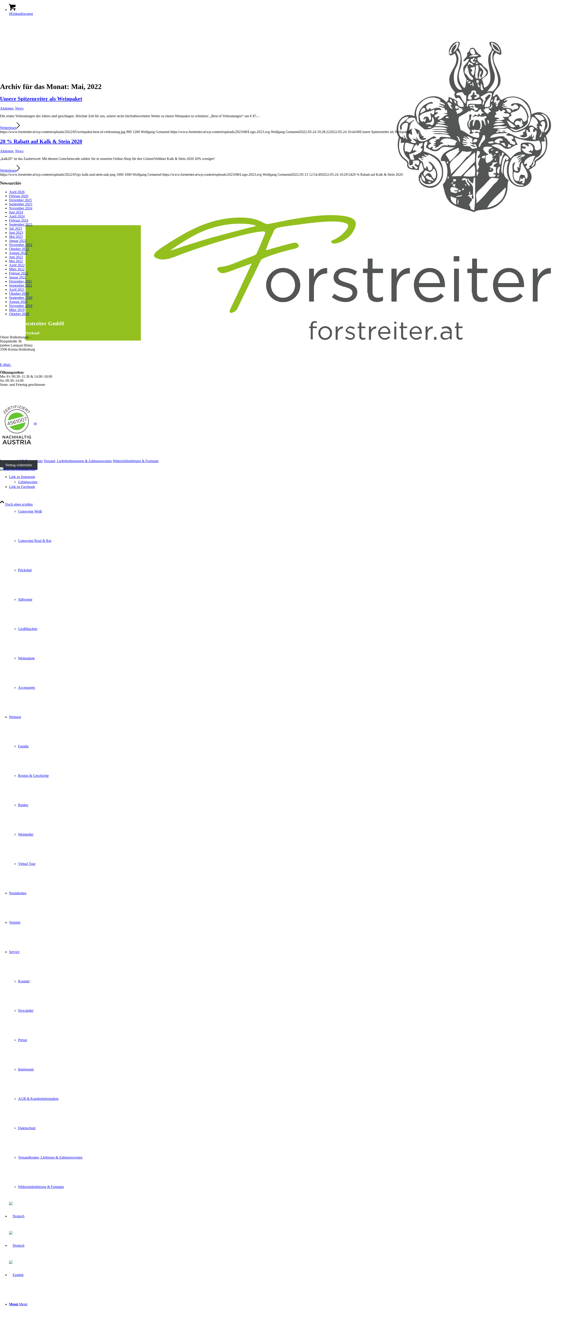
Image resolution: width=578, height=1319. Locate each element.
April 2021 (17, 289)
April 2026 (17, 192)
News (19, 108)
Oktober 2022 (19, 249)
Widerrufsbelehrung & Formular (135, 461)
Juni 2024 (16, 212)
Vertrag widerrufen (18, 465)
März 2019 (17, 310)
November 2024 (20, 208)
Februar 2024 (18, 220)
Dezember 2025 (20, 200)
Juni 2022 (16, 257)
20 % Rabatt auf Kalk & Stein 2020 (41, 141)
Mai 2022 (16, 261)
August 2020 (18, 302)
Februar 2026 (18, 196)
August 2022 (18, 253)
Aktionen (6, 108)
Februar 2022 (18, 273)
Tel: (3, 357)
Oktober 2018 (19, 314)
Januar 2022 (17, 277)
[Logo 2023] (289, 361)
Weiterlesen (8, 128)
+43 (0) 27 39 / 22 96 (21, 357)
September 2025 (20, 204)
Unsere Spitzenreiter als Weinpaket (41, 99)
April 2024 (17, 216)
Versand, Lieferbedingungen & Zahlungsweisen (78, 461)
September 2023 (20, 224)
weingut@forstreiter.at (27, 365)
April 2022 (17, 265)
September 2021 (20, 285)
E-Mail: (6, 365)
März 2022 (17, 269)
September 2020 (20, 298)
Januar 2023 (17, 241)
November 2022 (20, 245)
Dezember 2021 (20, 281)
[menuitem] (293, 1304)
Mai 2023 (16, 237)
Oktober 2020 (19, 293)
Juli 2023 (15, 228)
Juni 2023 (16, 232)
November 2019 (20, 306)
